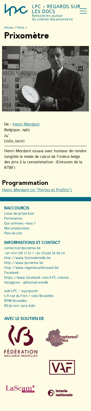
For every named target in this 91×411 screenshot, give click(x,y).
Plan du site (13, 233)
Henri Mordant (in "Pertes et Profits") (37, 190)
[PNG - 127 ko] (62, 345)
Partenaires (13, 218)
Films (20, 27)
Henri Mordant (26, 124)
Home (8, 27)
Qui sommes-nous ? (20, 223)
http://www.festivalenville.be (27, 257)
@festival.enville (35, 282)
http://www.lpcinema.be (23, 262)
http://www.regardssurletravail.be (31, 267)
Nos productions (16, 228)
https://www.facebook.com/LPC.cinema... (38, 277)
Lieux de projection (19, 213)
